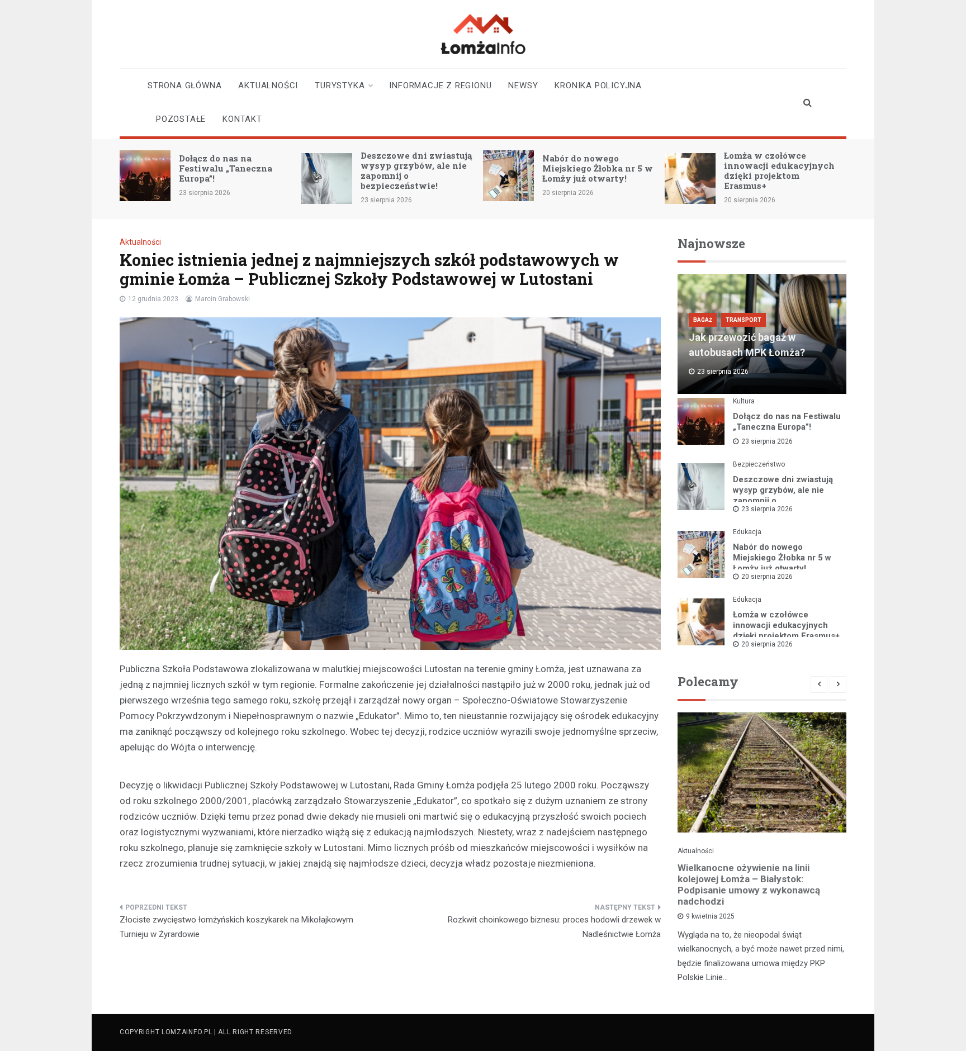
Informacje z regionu (440, 85)
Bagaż (702, 320)
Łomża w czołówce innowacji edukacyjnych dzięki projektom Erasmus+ (779, 170)
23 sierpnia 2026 (767, 441)
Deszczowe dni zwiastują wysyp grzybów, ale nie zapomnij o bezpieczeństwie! (416, 170)
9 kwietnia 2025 (710, 916)
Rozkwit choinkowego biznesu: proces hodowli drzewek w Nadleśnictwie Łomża (554, 927)
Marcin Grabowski (222, 299)
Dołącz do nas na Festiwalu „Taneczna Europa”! (225, 168)
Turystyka (339, 85)
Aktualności (268, 85)
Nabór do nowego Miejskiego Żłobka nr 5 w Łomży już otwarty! (597, 168)
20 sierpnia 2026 (767, 577)
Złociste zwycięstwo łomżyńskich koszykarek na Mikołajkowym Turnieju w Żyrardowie (236, 927)
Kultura (744, 401)
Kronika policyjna (598, 85)
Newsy (523, 85)
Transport (743, 320)
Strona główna (184, 85)
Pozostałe (181, 119)
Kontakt (242, 119)
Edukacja (747, 532)
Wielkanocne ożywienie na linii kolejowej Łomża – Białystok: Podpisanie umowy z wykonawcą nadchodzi (749, 884)
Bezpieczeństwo (759, 464)
